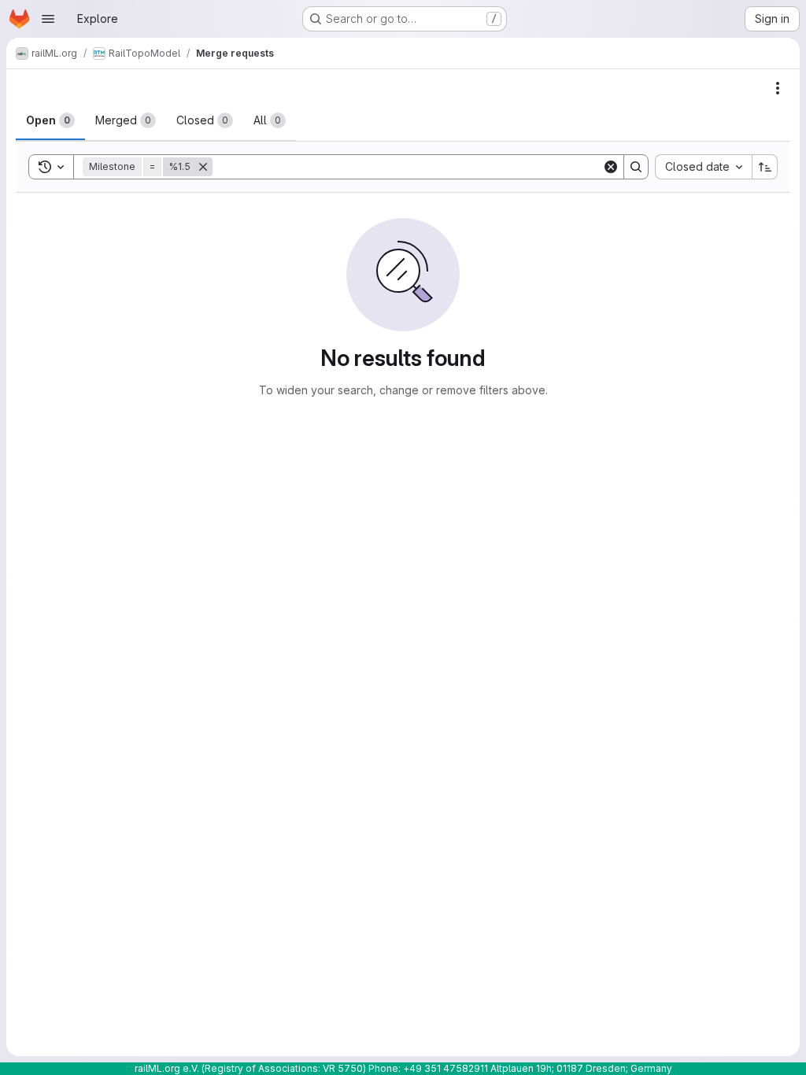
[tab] (50, 120)
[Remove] (203, 166)
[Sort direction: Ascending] (765, 166)
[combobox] (703, 166)
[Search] (636, 166)
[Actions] (777, 88)
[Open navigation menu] (48, 18)
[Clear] (610, 166)
